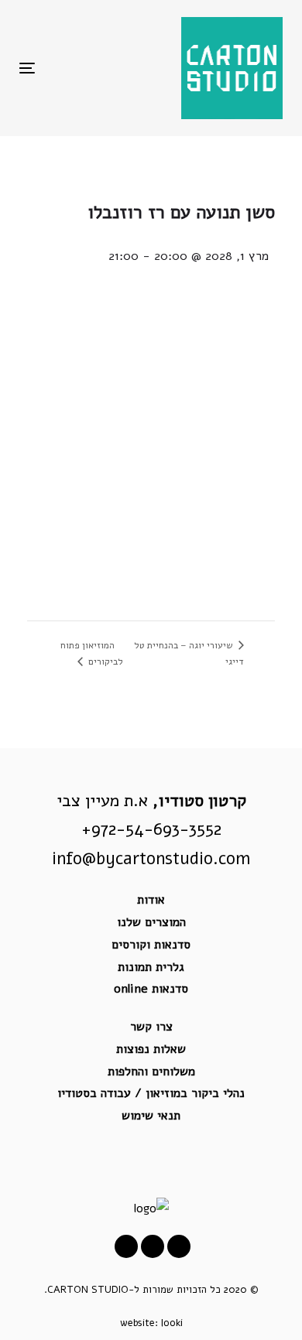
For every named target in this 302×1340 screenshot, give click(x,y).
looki (172, 1323)
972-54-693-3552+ (151, 829)
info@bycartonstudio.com (151, 858)
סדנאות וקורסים (151, 944)
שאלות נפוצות (151, 1049)
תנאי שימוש (151, 1115)
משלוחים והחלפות (151, 1071)
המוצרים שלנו (151, 922)
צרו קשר (151, 1026)
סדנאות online (151, 988)
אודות (151, 899)
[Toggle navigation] (63, 67)
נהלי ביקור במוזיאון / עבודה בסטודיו (151, 1093)
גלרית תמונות (151, 967)
